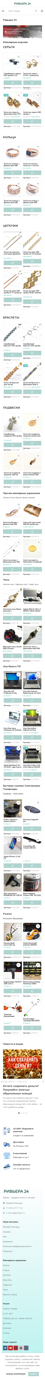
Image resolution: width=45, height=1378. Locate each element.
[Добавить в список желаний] (18, 57)
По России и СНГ (21, 1146)
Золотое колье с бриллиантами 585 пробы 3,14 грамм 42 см (12, 563)
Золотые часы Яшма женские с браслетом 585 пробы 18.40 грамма (12, 612)
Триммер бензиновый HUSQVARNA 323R (12, 1016)
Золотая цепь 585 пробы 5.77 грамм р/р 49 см (13, 293)
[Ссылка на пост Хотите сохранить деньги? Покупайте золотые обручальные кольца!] (22, 1064)
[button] (5, 31)
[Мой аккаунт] (42, 11)
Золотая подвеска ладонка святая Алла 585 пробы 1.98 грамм (12, 475)
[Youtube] (10, 1348)
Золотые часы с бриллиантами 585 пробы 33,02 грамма (32, 648)
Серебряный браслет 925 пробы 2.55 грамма (31, 346)
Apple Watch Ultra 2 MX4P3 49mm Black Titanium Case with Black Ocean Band (32, 612)
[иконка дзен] (15, 1348)
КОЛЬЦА (9, 137)
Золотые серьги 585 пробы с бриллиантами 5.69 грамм (32, 115)
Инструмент (7, 918)
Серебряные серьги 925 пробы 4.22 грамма (12, 75)
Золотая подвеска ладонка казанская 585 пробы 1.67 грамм (31, 437)
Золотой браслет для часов (11, 384)
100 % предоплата (21, 1169)
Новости (11, 1082)
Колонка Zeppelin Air (30, 820)
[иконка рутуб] (21, 1348)
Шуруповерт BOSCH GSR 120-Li (13, 983)
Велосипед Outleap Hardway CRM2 (31, 983)
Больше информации (15, 1374)
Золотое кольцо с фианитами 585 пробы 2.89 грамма (12, 202)
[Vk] (5, 1348)
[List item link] (22, 1227)
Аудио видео (18, 793)
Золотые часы (8, 584)
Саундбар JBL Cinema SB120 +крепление (29, 848)
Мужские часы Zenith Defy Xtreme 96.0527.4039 (12, 648)
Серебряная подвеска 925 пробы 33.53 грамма (13, 436)
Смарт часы (33, 584)
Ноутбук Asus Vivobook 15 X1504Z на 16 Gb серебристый (12, 731)
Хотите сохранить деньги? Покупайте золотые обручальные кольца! (21, 1089)
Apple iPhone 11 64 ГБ (12, 857)
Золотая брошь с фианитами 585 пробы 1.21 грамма (11, 524)
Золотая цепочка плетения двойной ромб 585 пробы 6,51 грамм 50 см (12, 255)
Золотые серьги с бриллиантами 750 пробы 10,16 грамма (13, 114)
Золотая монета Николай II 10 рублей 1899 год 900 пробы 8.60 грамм (32, 563)
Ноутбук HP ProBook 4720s (10, 692)
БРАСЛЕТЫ (11, 317)
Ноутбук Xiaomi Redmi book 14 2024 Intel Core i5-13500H (32, 693)
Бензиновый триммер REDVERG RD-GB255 (31, 1021)
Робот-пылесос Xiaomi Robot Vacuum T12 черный (13, 821)
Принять (33, 1374)
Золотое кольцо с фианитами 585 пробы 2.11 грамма (12, 165)
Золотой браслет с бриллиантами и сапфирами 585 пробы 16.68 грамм (31, 385)
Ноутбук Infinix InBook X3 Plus (29, 729)
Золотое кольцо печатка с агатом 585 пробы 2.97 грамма (31, 166)
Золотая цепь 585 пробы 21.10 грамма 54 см (32, 254)
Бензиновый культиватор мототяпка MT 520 (12, 945)
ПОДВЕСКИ (11, 407)
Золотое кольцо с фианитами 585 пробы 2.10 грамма (31, 202)
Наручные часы (21, 584)
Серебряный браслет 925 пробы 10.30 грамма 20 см (12, 346)
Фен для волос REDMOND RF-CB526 (13, 894)
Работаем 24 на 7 (21, 1157)
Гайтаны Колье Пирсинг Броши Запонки (19, 498)
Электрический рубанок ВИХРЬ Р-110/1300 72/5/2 (31, 945)
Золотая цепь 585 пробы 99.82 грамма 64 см (32, 293)
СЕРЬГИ (9, 47)
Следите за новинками (23, 1135)
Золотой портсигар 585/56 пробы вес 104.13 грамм (32, 524)
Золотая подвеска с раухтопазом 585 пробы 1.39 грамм (32, 475)
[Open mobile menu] (3, 11)
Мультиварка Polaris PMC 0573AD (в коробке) (32, 895)
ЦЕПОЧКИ (10, 225)
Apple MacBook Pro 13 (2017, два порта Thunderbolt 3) (12, 767)
